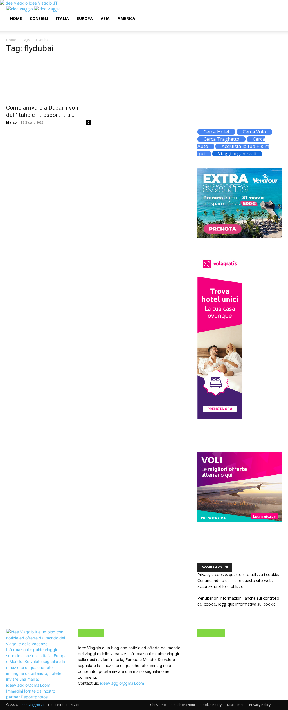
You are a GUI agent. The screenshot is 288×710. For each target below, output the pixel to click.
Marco (11, 122)
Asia (105, 18)
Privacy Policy (260, 704)
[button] (275, 13)
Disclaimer (235, 704)
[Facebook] (12, 28)
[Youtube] (33, 28)
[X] (29, 28)
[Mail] (21, 28)
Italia (62, 18)
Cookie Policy (211, 704)
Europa (85, 18)
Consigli (39, 18)
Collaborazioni (183, 704)
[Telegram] (25, 28)
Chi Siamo (158, 704)
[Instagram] (17, 28)
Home (16, 18)
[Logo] (20, 9)
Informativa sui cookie (255, 604)
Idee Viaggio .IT (33, 704)
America (126, 18)
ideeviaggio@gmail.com (122, 683)
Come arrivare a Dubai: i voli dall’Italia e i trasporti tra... (42, 111)
